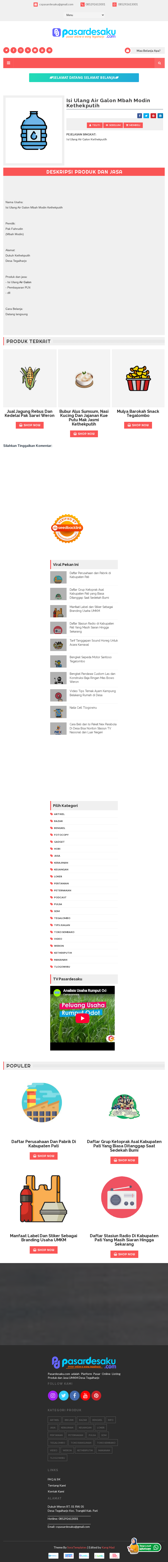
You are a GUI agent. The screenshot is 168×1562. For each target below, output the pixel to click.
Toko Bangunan (81, 1442)
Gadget (59, 841)
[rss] (28, 50)
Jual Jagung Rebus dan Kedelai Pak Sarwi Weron (29, 413)
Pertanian (61, 883)
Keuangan (61, 869)
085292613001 (95, 4)
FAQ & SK (54, 1479)
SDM (57, 911)
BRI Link (69, 1420)
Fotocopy (61, 834)
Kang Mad (108, 1547)
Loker (58, 876)
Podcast (60, 897)
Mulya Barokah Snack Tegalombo (138, 413)
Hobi (57, 848)
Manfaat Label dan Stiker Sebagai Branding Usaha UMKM (43, 1238)
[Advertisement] (84, 481)
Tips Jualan (62, 925)
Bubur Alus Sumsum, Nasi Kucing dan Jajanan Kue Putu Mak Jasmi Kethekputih (84, 418)
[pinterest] (49, 50)
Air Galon (25, 282)
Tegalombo (62, 918)
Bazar (58, 821)
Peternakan (62, 890)
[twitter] (6, 50)
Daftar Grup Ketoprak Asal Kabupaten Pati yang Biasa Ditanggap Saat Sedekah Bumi (89, 593)
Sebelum (114, 125)
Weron (59, 945)
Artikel (59, 814)
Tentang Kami (57, 1485)
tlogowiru (62, 966)
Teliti (96, 125)
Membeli (134, 125)
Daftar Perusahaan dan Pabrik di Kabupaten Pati (43, 1143)
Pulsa (58, 904)
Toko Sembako (64, 932)
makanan (60, 959)
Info (111, 1420)
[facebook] (13, 50)
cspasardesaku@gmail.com (56, 4)
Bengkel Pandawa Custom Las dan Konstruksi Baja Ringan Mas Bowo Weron (92, 677)
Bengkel (59, 828)
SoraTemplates (77, 1547)
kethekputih (63, 952)
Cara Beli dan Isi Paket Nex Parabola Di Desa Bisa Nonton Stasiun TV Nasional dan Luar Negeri (93, 728)
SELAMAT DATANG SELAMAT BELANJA (84, 77)
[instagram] (21, 50)
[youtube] (42, 50)
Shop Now (32, 425)
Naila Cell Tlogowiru (83, 707)
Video (58, 938)
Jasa (57, 855)
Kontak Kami (56, 1491)
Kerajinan (61, 862)
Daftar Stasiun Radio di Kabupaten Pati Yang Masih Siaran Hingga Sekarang (92, 627)
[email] (35, 50)
